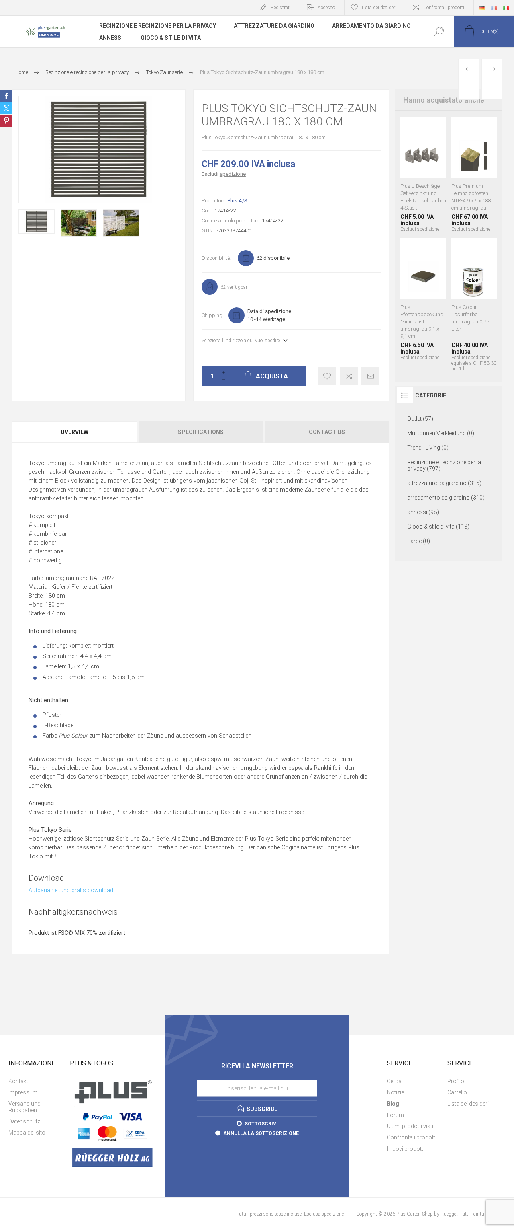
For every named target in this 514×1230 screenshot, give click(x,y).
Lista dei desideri (468, 1103)
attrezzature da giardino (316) (444, 483)
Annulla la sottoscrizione (261, 1133)
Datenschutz (24, 1121)
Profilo (455, 1081)
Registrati (281, 7)
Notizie (395, 1092)
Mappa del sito (26, 1132)
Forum (395, 1115)
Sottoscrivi (261, 1123)
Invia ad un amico (370, 376)
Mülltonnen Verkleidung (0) (440, 433)
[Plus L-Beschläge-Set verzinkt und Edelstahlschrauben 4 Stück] (423, 174)
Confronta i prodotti (443, 7)
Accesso (326, 7)
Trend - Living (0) (428, 447)
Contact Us (327, 432)
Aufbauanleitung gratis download (71, 890)
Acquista (413, 142)
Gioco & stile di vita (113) (438, 526)
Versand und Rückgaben (24, 1106)
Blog (393, 1103)
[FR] (494, 7)
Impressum (23, 1092)
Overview (74, 432)
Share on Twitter (6, 108)
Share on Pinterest (6, 121)
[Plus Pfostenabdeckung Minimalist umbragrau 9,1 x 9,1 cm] (423, 305)
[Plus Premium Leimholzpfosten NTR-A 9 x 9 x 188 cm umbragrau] (474, 174)
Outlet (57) (420, 418)
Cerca (394, 1081)
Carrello (457, 1092)
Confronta (349, 376)
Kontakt (18, 1081)
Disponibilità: (217, 258)
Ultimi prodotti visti (410, 1126)
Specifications (201, 432)
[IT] (506, 7)
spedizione (233, 174)
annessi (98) (423, 512)
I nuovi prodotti (405, 1149)
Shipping (212, 315)
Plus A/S (237, 200)
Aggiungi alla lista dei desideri (327, 376)
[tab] (75, 432)
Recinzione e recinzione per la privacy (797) (444, 465)
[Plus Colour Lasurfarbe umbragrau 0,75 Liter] (474, 305)
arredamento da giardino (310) (446, 497)
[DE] (482, 7)
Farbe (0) (418, 541)
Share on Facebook (6, 96)
